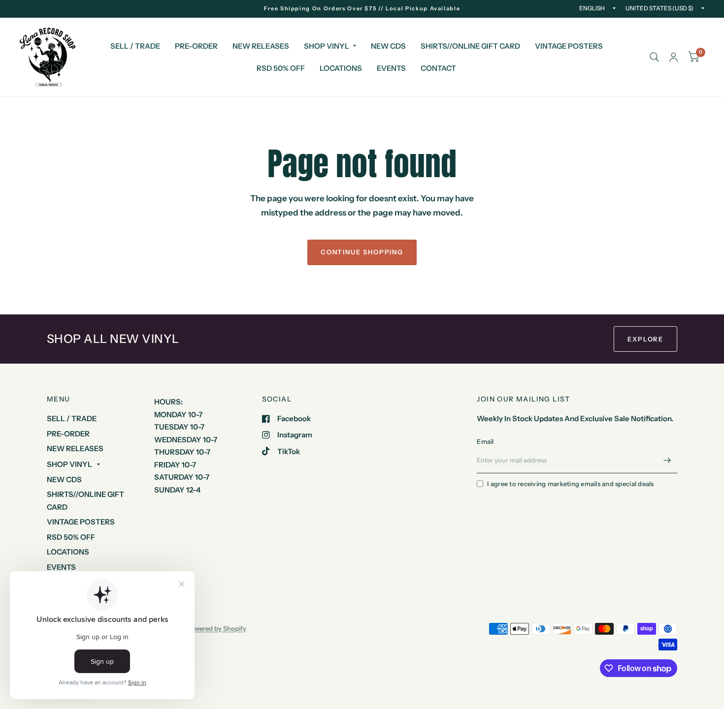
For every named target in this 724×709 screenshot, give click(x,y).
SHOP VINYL (326, 46)
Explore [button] (645, 339)
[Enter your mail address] (667, 460)
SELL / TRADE (135, 46)
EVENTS (391, 68)
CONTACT (438, 68)
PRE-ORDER (196, 46)
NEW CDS (388, 46)
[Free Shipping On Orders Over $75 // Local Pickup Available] (362, 8)
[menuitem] (135, 46)
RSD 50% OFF (281, 68)
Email (485, 441)
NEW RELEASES (260, 46)
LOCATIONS (341, 68)
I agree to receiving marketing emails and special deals (570, 484)
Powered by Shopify (216, 628)
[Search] (654, 57)
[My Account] (673, 57)
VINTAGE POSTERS (569, 46)
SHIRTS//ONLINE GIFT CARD (470, 46)
